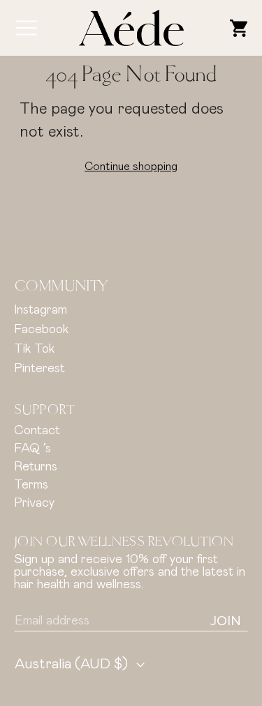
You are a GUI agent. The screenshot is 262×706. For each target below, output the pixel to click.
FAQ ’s (32, 449)
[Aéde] (131, 27)
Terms (31, 485)
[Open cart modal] (239, 27)
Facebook (41, 329)
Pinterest (39, 368)
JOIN (225, 621)
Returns (35, 467)
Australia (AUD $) (71, 664)
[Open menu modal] (26, 27)
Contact (37, 430)
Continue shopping (131, 166)
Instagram (40, 310)
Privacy (34, 503)
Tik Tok (34, 349)
